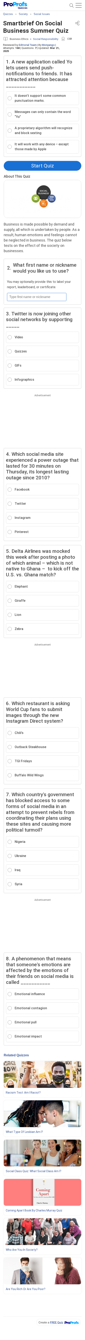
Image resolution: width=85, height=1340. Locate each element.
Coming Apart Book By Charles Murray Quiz (34, 1210)
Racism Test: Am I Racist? (23, 1092)
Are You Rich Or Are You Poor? (25, 1289)
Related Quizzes (16, 1055)
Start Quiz (42, 166)
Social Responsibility (45, 39)
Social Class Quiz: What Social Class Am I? (33, 1171)
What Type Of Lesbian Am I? (24, 1131)
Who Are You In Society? (22, 1249)
